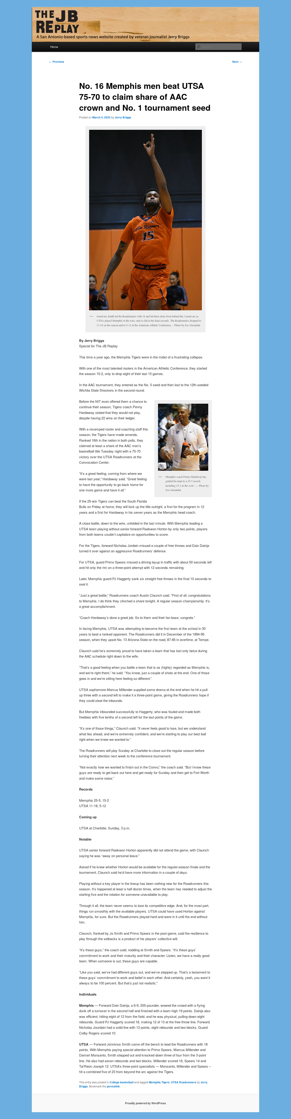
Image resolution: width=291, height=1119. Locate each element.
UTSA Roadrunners (183, 1082)
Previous (56, 62)
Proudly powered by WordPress (145, 1103)
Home (54, 47)
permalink (113, 1086)
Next (237, 62)
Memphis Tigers (159, 1082)
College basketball (121, 1082)
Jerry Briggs (123, 117)
